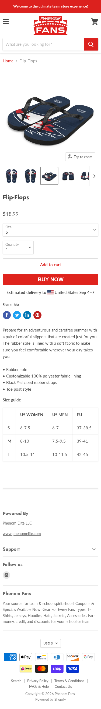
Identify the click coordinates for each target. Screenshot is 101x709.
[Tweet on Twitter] (17, 315)
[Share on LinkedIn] (27, 315)
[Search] (91, 44)
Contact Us (63, 686)
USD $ (48, 643)
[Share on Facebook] (7, 315)
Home (8, 61)
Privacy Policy (37, 681)
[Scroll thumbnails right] (93, 176)
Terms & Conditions (69, 681)
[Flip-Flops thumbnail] (11, 175)
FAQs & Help (39, 686)
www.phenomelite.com (22, 533)
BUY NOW (51, 279)
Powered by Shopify (50, 699)
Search (16, 681)
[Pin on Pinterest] (37, 315)
